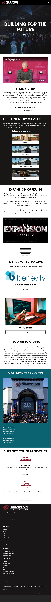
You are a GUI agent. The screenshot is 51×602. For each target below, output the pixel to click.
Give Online (44, 586)
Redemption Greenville (8, 553)
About (4, 567)
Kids (4, 533)
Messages (5, 565)
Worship (5, 539)
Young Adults (6, 537)
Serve (4, 531)
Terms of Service (42, 593)
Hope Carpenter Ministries (9, 573)
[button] (48, 2)
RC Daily (5, 581)
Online (25, 178)
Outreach (5, 541)
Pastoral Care (6, 543)
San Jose (25, 155)
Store (4, 569)
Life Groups (5, 529)
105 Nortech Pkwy (37, 586)
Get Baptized (13, 523)
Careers (5, 561)
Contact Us (5, 577)
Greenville (25, 143)
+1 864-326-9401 (29, 586)
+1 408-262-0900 (18, 586)
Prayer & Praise (6, 563)
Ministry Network (7, 575)
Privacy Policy (6, 583)
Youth (4, 535)
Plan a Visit (12, 519)
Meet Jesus (12, 521)
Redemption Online (7, 555)
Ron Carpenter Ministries (8, 571)
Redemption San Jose (8, 551)
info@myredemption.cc (8, 586)
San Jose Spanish (25, 167)
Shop (4, 579)
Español (5, 545)
